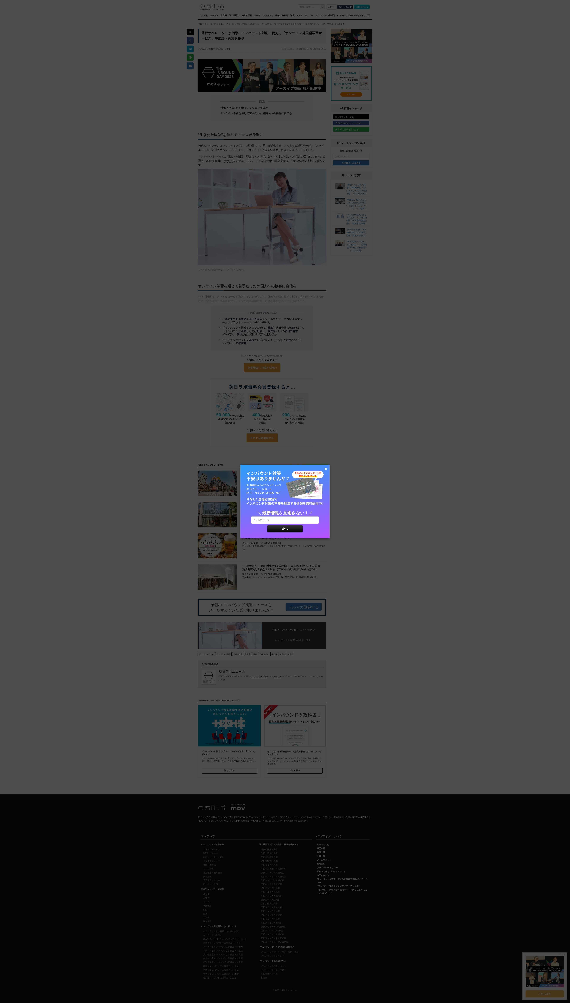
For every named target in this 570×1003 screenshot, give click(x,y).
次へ (285, 528)
